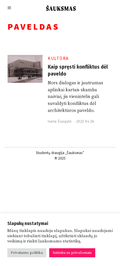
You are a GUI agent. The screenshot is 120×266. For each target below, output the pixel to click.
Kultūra (58, 58)
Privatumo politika (27, 252)
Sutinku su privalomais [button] (72, 252)
